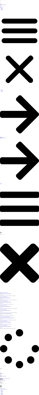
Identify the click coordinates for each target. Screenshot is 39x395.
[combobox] (2, 234)
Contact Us (2, 91)
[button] (19, 50)
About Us (2, 390)
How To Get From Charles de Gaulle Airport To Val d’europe (6, 313)
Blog (1, 9)
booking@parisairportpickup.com (3, 137)
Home (1, 89)
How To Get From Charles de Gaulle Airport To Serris (5, 310)
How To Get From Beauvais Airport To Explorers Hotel (5, 326)
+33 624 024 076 (1, 7)
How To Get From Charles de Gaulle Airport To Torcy (5, 306)
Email (0, 382)
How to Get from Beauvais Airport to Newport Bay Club (5, 293)
